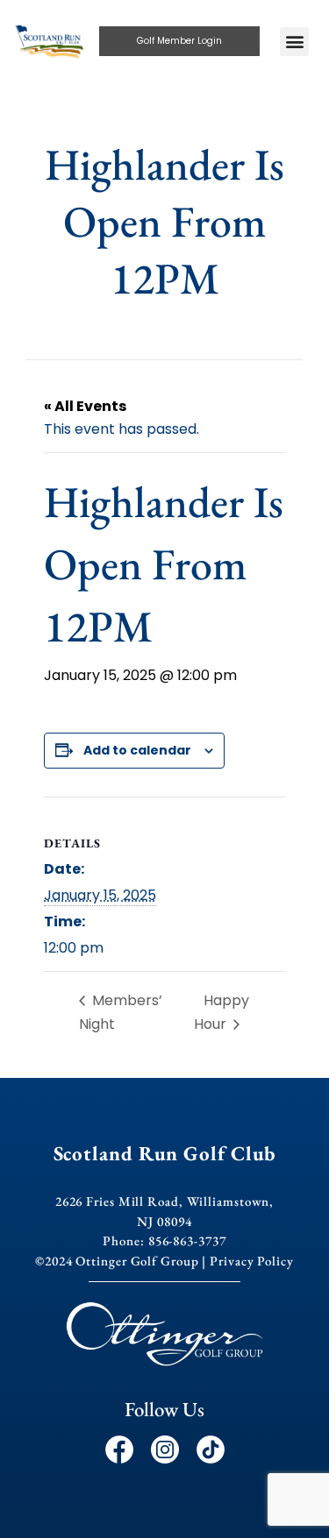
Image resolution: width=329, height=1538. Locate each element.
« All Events (85, 406)
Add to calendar (137, 750)
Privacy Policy (252, 1260)
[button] (294, 41)
